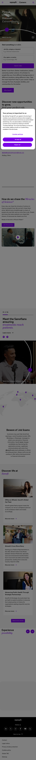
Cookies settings (17, 134)
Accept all (18, 139)
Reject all (17, 144)
